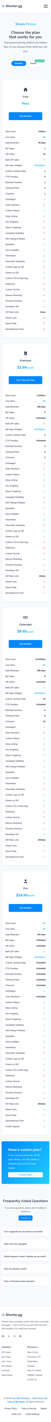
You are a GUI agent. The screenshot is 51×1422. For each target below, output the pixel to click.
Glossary (31, 1366)
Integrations (32, 1361)
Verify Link (16, 1414)
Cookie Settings (32, 1414)
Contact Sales (25, 1174)
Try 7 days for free (25, 380)
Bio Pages (6, 1356)
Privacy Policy (10, 1408)
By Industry (7, 1366)
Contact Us (32, 1379)
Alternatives (7, 1375)
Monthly (19, 63)
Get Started (25, 116)
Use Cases (6, 1361)
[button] (25, 1231)
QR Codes (6, 1352)
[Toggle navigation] (45, 6)
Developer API (34, 1356)
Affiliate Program (35, 1375)
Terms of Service (28, 1408)
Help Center (32, 1352)
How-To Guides (34, 1370)
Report (44, 1408)
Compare (6, 1370)
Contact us (25, 1218)
